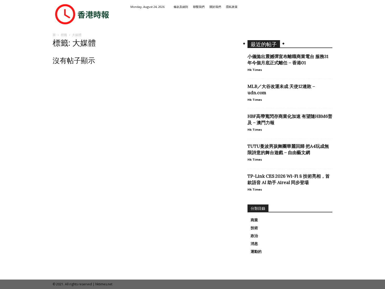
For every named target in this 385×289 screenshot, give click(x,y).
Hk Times (255, 70)
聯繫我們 (199, 7)
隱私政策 (232, 7)
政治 (254, 235)
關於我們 (215, 7)
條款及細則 (181, 7)
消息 (254, 243)
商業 (254, 220)
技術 (254, 227)
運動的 (256, 251)
